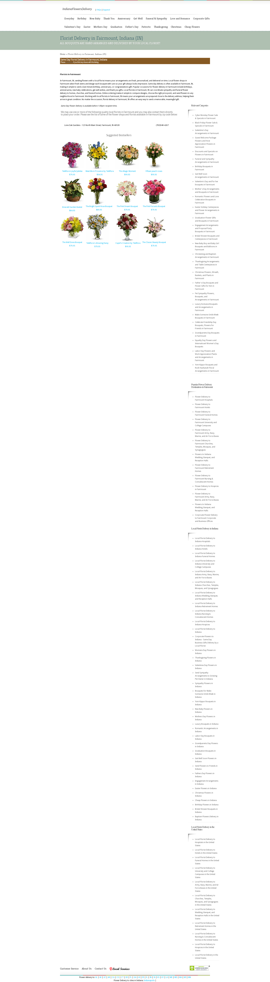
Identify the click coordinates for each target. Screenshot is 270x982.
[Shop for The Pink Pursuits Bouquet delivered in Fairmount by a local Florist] (154, 204)
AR (109, 977)
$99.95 (127, 175)
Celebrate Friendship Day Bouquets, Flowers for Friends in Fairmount (205, 325)
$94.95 (100, 175)
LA (167, 977)
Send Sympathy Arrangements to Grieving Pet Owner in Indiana (206, 676)
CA (113, 977)
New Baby (95, 18)
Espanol (106, 10)
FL (131, 977)
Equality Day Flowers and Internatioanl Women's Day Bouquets (207, 343)
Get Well (138, 18)
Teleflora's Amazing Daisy (97, 243)
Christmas (176, 26)
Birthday (81, 18)
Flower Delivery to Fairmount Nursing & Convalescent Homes (204, 479)
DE (127, 977)
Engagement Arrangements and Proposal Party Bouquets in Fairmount (206, 228)
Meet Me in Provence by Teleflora (100, 171)
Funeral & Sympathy (156, 18)
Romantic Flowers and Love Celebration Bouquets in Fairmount (207, 199)
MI (185, 977)
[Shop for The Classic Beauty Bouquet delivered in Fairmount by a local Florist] (154, 240)
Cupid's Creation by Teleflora (127, 243)
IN (151, 977)
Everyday (69, 18)
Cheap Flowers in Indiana (206, 800)
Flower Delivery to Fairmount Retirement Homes (204, 468)
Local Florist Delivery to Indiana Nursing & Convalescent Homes (205, 614)
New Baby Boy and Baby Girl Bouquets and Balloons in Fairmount (207, 246)
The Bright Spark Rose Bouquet (99, 206)
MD (175, 977)
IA (154, 977)
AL (96, 977)
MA (180, 977)
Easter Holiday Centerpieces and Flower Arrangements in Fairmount (207, 210)
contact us (69, 62)
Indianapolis (149, 980)
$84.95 (72, 211)
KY (163, 977)
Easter (87, 26)
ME (171, 977)
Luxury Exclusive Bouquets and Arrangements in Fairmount (206, 307)
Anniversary (124, 18)
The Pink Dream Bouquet (127, 206)
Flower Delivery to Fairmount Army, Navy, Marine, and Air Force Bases (207, 433)
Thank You (109, 18)
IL (147, 977)
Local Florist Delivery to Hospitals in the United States (205, 842)
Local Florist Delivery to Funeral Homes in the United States (207, 860)
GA (135, 977)
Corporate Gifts (201, 18)
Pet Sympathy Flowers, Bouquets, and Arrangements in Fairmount (207, 296)
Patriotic (146, 26)
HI (139, 977)
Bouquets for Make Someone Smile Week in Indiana (205, 694)
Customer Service (69, 968)
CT (122, 977)
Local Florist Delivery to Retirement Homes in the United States (205, 926)
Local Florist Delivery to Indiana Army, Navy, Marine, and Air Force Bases (207, 574)
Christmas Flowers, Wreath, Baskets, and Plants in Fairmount (207, 275)
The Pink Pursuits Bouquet (154, 206)
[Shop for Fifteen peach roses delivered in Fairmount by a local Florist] (154, 169)
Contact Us (100, 968)
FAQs (99, 10)
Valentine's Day (72, 26)
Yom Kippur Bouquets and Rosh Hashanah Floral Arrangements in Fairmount (207, 368)
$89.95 (99, 210)
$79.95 (72, 175)
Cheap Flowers (192, 26)
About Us (87, 968)
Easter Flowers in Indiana (206, 788)
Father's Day (131, 26)
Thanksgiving (161, 26)
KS (158, 977)
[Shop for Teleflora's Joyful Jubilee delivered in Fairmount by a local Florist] (72, 169)
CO (117, 977)
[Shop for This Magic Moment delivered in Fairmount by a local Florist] (127, 169)
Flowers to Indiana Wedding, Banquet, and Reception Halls (205, 457)
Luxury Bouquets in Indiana (206, 724)
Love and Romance (180, 18)
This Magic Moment (127, 171)
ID (143, 977)
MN (189, 977)
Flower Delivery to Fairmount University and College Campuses (206, 422)
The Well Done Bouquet (72, 242)
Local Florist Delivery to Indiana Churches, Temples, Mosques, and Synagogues (207, 585)
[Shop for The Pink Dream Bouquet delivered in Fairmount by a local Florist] (127, 204)
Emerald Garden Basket (72, 207)
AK (100, 977)
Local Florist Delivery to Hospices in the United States (205, 947)
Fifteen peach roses (154, 171)
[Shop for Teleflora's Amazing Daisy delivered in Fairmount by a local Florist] (97, 241)
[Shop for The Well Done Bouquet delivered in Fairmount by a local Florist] (72, 240)
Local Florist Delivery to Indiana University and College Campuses (205, 564)
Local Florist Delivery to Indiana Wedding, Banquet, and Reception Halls (206, 596)
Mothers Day (100, 26)
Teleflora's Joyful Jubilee (72, 171)
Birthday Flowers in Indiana (206, 805)
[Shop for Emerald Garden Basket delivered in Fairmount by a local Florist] (72, 205)
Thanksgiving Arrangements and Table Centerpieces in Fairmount (207, 264)
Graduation (116, 26)
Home (62, 54)
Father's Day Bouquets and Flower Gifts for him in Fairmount (206, 286)
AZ (105, 977)
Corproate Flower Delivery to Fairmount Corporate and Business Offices (206, 518)
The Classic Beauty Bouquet (154, 242)
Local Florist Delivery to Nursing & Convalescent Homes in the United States (206, 937)
